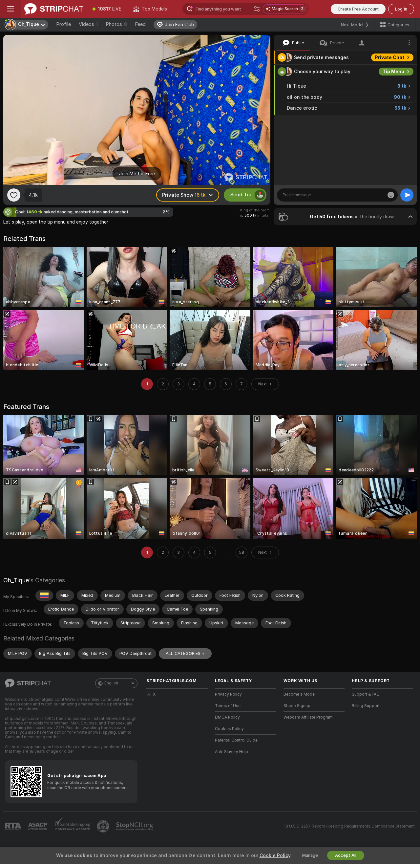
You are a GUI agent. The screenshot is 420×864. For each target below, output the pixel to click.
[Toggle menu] (10, 9)
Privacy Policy (228, 694)
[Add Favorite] (13, 195)
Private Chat (389, 57)
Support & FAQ (366, 694)
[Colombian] (44, 595)
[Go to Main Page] (54, 9)
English (111, 683)
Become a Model (300, 694)
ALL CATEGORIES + (185, 653)
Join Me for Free (137, 173)
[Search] (257, 8)
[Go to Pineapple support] (104, 826)
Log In (401, 9)
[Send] (406, 195)
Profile (63, 24)
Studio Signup (297, 705)
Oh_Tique (16, 580)
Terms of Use (228, 705)
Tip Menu (393, 71)
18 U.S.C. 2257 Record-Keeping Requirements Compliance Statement (349, 826)
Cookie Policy (275, 855)
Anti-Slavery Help (231, 751)
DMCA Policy (227, 717)
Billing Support (366, 705)
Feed (140, 24)
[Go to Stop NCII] (135, 826)
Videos (88, 24)
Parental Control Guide (236, 740)
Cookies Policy (229, 728)
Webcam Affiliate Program (308, 717)
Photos (116, 24)
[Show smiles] (391, 195)
